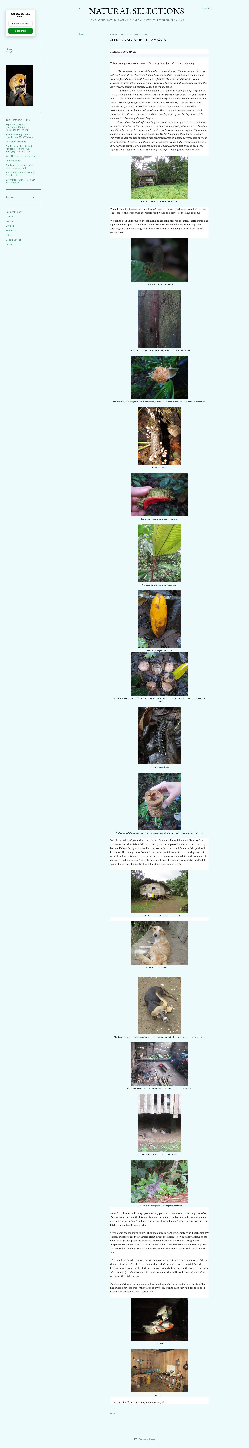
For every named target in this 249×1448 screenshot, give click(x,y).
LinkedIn (10, 226)
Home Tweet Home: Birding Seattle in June (20, 173)
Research (163, 20)
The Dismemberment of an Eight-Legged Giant (19, 166)
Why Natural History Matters (20, 156)
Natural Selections (136, 10)
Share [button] (81, 34)
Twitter (9, 216)
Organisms (177, 20)
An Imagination (13, 160)
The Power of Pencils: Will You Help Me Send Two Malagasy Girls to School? (19, 149)
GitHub (9, 244)
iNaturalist (11, 230)
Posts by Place (115, 20)
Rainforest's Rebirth (16, 141)
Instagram (11, 221)
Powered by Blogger (147, 1439)
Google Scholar (13, 239)
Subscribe (20, 31)
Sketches (149, 20)
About (101, 20)
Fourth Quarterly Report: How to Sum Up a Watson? (19, 135)
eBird (8, 235)
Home (92, 20)
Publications (134, 20)
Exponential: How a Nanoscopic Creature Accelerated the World (17, 127)
